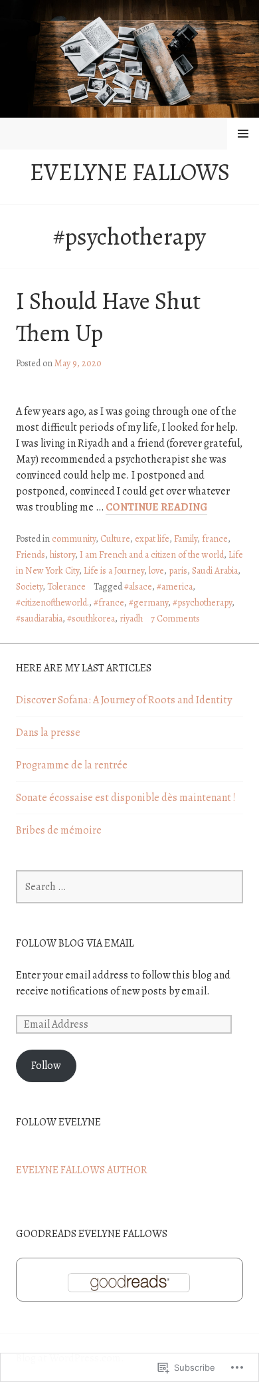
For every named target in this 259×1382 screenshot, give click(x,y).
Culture (115, 538)
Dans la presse (48, 732)
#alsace (138, 586)
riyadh (131, 618)
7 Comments (175, 618)
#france (109, 602)
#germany (148, 602)
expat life (152, 538)
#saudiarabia (39, 618)
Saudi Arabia (215, 570)
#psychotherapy (202, 602)
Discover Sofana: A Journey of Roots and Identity (124, 700)
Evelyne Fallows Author (81, 1170)
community (74, 538)
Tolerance (66, 586)
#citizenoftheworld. (52, 602)
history (62, 554)
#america (175, 586)
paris (178, 570)
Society (29, 586)
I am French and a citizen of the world (152, 554)
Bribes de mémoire (59, 830)
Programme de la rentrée (72, 765)
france (215, 538)
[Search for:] (129, 886)
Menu (243, 133)
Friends (30, 554)
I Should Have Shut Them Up (108, 317)
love (156, 570)
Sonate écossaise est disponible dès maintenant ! (126, 797)
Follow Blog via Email (75, 943)
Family (185, 538)
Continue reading (156, 507)
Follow (45, 1065)
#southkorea (91, 618)
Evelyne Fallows (130, 172)
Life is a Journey (114, 570)
